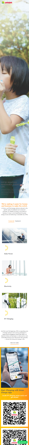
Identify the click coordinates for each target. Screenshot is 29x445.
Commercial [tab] (11, 221)
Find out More (14, 343)
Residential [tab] (18, 221)
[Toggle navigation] (26, 2)
